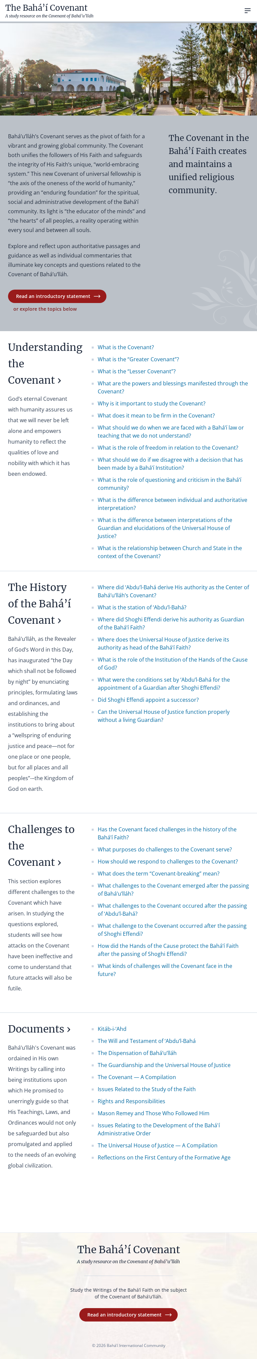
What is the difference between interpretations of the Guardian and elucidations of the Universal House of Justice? (165, 528)
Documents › (39, 1029)
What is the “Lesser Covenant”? (137, 371)
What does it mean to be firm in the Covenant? (156, 415)
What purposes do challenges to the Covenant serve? (165, 849)
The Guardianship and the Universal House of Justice (164, 1065)
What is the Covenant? (126, 347)
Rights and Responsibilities (131, 1101)
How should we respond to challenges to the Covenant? (168, 861)
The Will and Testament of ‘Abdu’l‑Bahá (147, 1041)
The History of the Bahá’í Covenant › (39, 603)
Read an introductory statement (53, 296)
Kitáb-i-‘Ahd (112, 1029)
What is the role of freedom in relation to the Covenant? (168, 447)
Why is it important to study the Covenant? (151, 403)
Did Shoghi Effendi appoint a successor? (148, 699)
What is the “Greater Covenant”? (138, 359)
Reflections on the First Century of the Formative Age (164, 1157)
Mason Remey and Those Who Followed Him (153, 1113)
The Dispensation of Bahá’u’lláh (137, 1053)
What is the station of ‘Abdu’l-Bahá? (142, 607)
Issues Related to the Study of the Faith (147, 1089)
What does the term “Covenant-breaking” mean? (159, 873)
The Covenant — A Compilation (137, 1077)
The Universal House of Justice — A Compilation (158, 1145)
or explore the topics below (45, 309)
